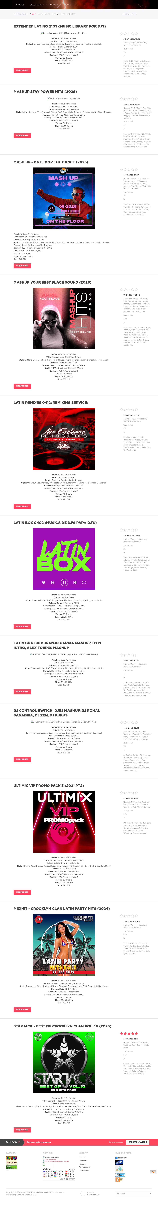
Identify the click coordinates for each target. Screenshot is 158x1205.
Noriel (132, 74)
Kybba (126, 442)
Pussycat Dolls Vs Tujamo (134, 1071)
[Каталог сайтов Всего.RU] (22, 1163)
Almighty (127, 76)
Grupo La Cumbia (137, 951)
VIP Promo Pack (137, 823)
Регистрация (84, 1167)
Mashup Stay (128, 134)
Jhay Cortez (135, 66)
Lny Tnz (135, 830)
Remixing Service (130, 437)
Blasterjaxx (128, 345)
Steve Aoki (132, 560)
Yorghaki (137, 685)
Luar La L (127, 340)
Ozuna (126, 69)
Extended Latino (130, 61)
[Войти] (148, 4)
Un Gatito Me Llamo (132, 765)
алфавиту (71, 14)
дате (33, 14)
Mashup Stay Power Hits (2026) (45, 91)
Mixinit (126, 943)
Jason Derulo (129, 209)
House (126, 108)
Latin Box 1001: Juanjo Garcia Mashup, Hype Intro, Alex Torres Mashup (58, 645)
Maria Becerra (140, 568)
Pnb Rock (137, 562)
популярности (44, 14)
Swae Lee (127, 562)
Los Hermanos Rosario (133, 445)
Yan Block (143, 337)
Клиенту (54, 4)
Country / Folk (129, 807)
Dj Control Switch (131, 755)
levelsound (128, 49)
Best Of (135, 1063)
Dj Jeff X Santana (136, 948)
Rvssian (126, 71)
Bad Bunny (140, 74)
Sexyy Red (140, 760)
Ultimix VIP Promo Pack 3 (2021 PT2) (49, 786)
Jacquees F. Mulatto (139, 828)
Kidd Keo (127, 212)
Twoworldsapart (140, 833)
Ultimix (126, 823)
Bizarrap (145, 685)
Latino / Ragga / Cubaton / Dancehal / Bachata (137, 115)
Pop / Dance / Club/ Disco (134, 737)
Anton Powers (135, 332)
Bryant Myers (137, 64)
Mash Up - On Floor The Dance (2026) (51, 162)
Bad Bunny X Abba (137, 695)
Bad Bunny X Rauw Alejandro (136, 565)
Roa (140, 340)
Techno (126, 731)
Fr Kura (144, 440)
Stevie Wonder (138, 1074)
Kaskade (127, 830)
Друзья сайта (36, 4)
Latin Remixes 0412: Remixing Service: (51, 402)
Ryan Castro (135, 442)
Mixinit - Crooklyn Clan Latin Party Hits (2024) (62, 908)
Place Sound (145, 327)
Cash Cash (141, 342)
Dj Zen (143, 758)
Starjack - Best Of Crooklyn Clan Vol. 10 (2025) (62, 1026)
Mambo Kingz (142, 693)
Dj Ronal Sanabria (131, 758)
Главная (82, 1157)
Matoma (131, 144)
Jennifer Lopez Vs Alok (133, 214)
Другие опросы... (116, 1142)
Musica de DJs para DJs (133, 682)
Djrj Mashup (145, 755)
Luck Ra (126, 687)
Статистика (84, 1170)
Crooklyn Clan (136, 943)
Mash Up (127, 204)
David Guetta (143, 560)
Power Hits (140, 134)
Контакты (83, 1161)
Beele (143, 447)
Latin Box (127, 557)
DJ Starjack (135, 1066)
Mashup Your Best (131, 327)
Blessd (126, 337)
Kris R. (135, 340)
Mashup (126, 330)
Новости (20, 4)
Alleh (130, 685)
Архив (67, 4)
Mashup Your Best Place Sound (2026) (52, 282)
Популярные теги (129, 14)
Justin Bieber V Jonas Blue (135, 147)
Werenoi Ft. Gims (130, 770)
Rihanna (127, 1074)
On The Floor (137, 204)
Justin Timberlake (136, 1068)
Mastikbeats (128, 447)
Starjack (127, 1063)
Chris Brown (136, 71)
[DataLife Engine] (8, 4)
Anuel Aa (146, 66)
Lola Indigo (128, 568)
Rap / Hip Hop (135, 301)
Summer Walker (130, 763)
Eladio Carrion (142, 209)
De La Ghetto (138, 139)
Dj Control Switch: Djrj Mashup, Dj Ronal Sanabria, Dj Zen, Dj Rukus (57, 713)
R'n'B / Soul (136, 108)
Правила (83, 1164)
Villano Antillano (130, 570)
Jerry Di (135, 212)
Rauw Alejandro (137, 69)
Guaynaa (145, 768)
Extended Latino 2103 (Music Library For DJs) (60, 26)
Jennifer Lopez (142, 144)
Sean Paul (145, 442)
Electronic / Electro (137, 110)
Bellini (144, 335)
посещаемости (58, 14)
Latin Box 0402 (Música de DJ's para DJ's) (55, 523)
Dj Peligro (136, 440)
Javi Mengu (146, 207)
